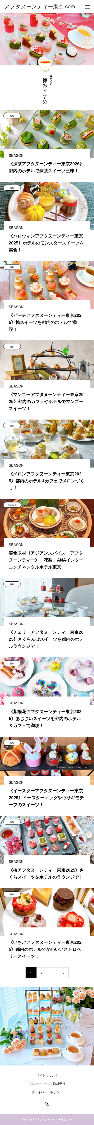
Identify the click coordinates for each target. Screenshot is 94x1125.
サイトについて (47, 1075)
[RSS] (47, 1104)
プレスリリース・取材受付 (47, 1084)
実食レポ (12, 505)
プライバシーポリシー (47, 1092)
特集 (12, 116)
